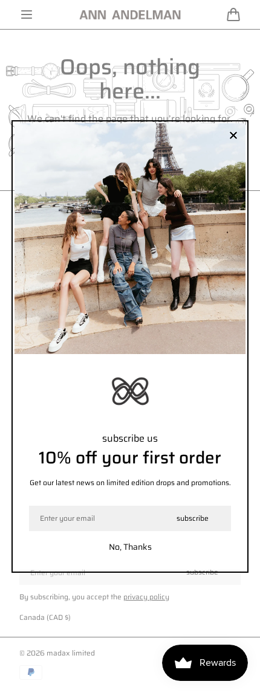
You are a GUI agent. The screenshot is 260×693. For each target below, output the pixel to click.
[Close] (233, 136)
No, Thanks (130, 546)
